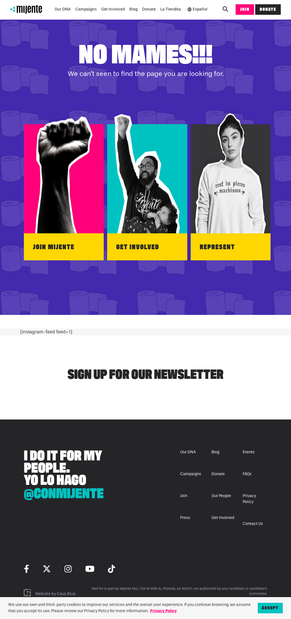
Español (200, 9)
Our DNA (63, 9)
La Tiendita (170, 9)
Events (249, 452)
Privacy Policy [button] (163, 610)
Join (245, 9)
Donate (149, 9)
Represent (217, 246)
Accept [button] (270, 608)
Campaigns (86, 9)
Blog (133, 9)
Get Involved (113, 9)
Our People (221, 495)
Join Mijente (53, 246)
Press (185, 517)
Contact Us (253, 523)
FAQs (247, 473)
